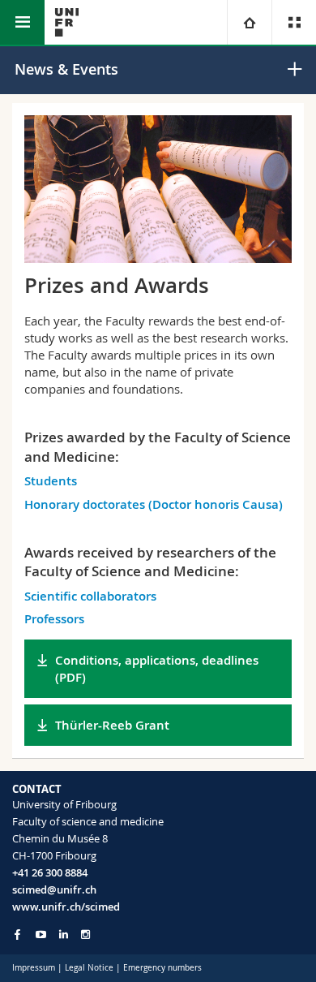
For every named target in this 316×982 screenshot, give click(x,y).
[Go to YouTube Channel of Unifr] (41, 934)
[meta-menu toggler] (293, 22)
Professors (54, 618)
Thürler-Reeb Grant (112, 725)
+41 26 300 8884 (50, 872)
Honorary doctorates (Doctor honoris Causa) (153, 504)
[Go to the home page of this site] (67, 22)
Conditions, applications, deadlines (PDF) (156, 669)
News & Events (66, 69)
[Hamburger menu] (22, 22)
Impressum (33, 968)
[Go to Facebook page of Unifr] (17, 934)
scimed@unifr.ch (54, 889)
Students (50, 480)
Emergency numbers (162, 968)
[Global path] (249, 22)
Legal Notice (89, 968)
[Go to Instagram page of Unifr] (85, 934)
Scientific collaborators (90, 596)
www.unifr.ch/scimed (66, 906)
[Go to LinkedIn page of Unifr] (63, 934)
